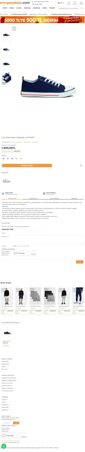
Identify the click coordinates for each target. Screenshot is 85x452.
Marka (4, 11)
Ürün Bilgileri (12, 198)
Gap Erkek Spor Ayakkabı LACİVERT (7, 342)
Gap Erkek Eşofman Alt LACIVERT (78, 306)
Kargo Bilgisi (33, 198)
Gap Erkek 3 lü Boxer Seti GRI (35, 306)
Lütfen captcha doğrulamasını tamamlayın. (6, 253)
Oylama (4, 246)
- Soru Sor (35, 142)
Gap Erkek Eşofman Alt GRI (64, 306)
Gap (9, 11)
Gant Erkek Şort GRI (7, 306)
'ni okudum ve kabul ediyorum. (11, 441)
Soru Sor (74, 198)
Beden (4, 155)
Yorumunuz (5, 236)
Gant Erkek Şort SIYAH (21, 306)
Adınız (3, 233)
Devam (79, 261)
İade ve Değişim (54, 198)
